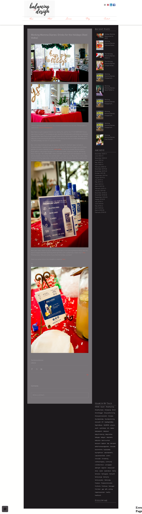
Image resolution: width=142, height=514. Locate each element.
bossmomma (98, 449)
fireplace (97, 483)
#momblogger (99, 413)
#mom (114, 410)
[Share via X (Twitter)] (37, 369)
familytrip (106, 477)
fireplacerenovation (106, 483)
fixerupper (111, 486)
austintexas (103, 428)
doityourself (111, 468)
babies (112, 428)
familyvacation (99, 480)
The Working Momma (37, 360)
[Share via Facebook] (32, 369)
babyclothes (108, 434)
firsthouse (105, 486)
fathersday (108, 480)
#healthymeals (99, 410)
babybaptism (98, 431)
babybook (106, 431)
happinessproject (100, 492)
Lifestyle (33, 363)
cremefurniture (99, 465)
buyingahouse (99, 452)
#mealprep (108, 410)
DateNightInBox (109, 422)
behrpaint (113, 443)
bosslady (112, 446)
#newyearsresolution (101, 416)
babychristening (99, 434)
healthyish (98, 495)
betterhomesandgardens (102, 446)
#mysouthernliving (109, 413)
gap (103, 489)
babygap (97, 437)
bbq (108, 443)
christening (105, 459)
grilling (111, 489)
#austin (103, 407)
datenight (97, 468)
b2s (108, 428)
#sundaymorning (110, 419)
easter (101, 471)
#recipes (110, 416)
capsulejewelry (108, 452)
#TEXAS (97, 407)
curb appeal (108, 465)
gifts (106, 489)
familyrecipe (98, 477)
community (109, 462)
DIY (102, 422)
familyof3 (112, 474)
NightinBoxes (98, 425)
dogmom (103, 468)
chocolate (98, 459)
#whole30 (97, 422)
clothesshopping (99, 462)
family (114, 471)
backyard (97, 443)
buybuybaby (107, 449)
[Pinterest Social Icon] (108, 5)
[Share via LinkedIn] (41, 369)
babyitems (110, 437)
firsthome (98, 486)
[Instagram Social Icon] (105, 5)
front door (98, 489)
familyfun (97, 474)
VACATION (106, 425)
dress (96, 471)
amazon (112, 425)
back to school (106, 440)
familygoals (105, 474)
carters (108, 456)
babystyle (97, 440)
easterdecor (107, 471)
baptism (103, 443)
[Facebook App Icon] (114, 5)
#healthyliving (110, 407)
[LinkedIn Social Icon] (111, 5)
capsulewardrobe (100, 456)
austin (96, 428)
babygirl (103, 437)
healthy (108, 492)
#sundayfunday (99, 419)
